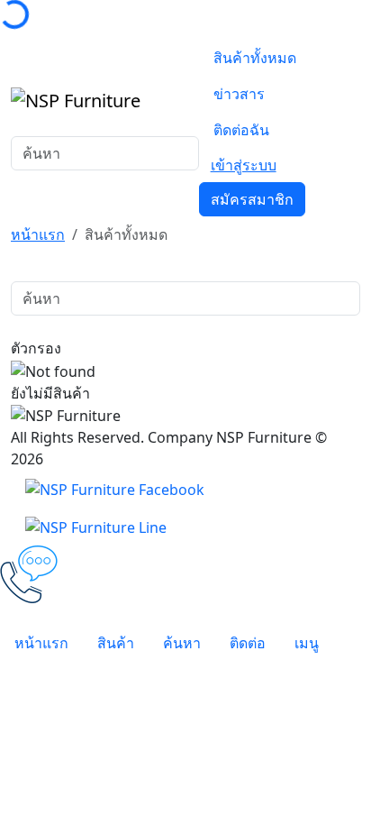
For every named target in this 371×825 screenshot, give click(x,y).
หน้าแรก (38, 234)
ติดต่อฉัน (241, 130)
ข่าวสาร (239, 94)
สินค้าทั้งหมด (254, 58)
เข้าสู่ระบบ (243, 165)
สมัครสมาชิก (252, 199)
